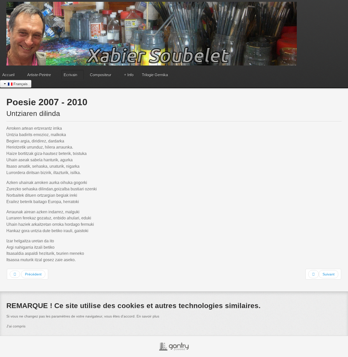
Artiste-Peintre (39, 75)
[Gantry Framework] (174, 346)
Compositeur (100, 75)
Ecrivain (70, 75)
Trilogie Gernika (155, 75)
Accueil (8, 75)
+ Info (128, 75)
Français (20, 84)
